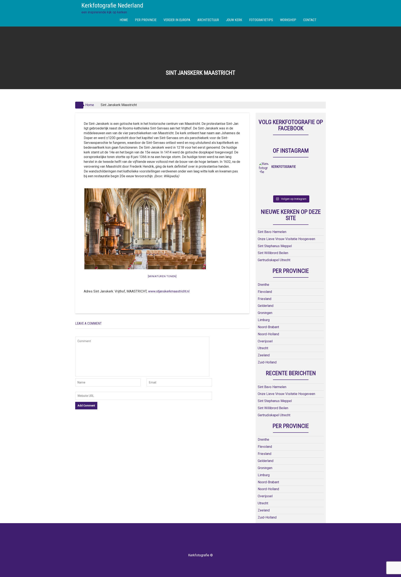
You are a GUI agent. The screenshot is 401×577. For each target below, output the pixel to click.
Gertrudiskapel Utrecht (274, 260)
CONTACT (309, 20)
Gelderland (265, 306)
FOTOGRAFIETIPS (261, 20)
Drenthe (263, 285)
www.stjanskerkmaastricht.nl (168, 291)
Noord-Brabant (268, 327)
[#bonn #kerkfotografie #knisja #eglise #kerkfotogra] (315, 185)
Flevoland (265, 292)
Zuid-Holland (267, 362)
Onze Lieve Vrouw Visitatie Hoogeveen (286, 239)
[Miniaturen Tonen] (162, 276)
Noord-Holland (268, 334)
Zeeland (264, 355)
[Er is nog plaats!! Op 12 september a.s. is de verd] (267, 179)
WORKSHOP (288, 20)
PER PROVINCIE (145, 20)
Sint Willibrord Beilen (273, 253)
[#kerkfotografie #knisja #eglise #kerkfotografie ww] (315, 190)
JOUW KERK (234, 20)
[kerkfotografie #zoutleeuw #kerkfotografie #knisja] (299, 179)
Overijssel (265, 341)
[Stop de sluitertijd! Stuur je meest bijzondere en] (283, 179)
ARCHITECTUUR (208, 20)
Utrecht (263, 348)
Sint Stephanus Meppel (275, 246)
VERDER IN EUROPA (177, 20)
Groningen (265, 313)
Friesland (264, 299)
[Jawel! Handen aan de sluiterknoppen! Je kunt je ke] (299, 185)
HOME (124, 20)
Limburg (264, 320)
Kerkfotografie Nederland (112, 5)
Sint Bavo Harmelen (272, 232)
